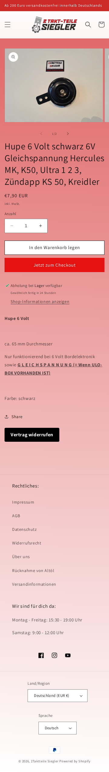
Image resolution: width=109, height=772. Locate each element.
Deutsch (52, 727)
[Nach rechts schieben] (67, 133)
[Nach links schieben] (41, 133)
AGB (16, 515)
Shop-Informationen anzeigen (40, 301)
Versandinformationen (34, 584)
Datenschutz (24, 529)
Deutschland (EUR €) (51, 695)
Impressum (23, 502)
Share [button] (17, 416)
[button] (7, 24)
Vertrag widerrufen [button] (32, 434)
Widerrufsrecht (26, 543)
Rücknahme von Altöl (33, 570)
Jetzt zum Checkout (55, 265)
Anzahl (10, 213)
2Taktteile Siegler (45, 761)
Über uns (21, 556)
